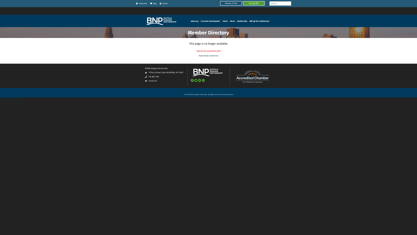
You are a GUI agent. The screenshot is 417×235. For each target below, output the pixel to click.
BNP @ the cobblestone (259, 21)
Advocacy (195, 21)
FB (1, 99)
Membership (242, 21)
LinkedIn (12, 99)
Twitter (5, 99)
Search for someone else (208, 50)
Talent (225, 21)
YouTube (19, 99)
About (232, 21)
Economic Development (210, 21)
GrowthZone (213, 56)
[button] (231, 3)
